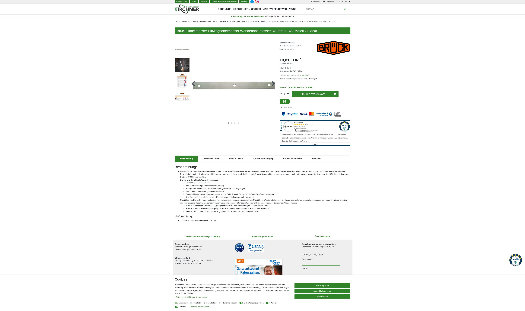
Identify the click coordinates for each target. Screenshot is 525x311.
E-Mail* (305, 268)
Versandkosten (304, 75)
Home (178, 21)
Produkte (224, 9)
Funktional (183, 307)
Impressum (202, 297)
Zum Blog (244, 1)
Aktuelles (181, 1)
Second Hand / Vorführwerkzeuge (273, 9)
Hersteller (240, 9)
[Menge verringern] (281, 93)
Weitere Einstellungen (199, 307)
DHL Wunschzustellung (254, 303)
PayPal (273, 303)
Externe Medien (230, 303)
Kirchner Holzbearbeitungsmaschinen (224, 1)
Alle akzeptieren (322, 285)
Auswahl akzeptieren (322, 291)
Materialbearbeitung (202, 21)
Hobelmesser (253, 21)
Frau (306, 255)
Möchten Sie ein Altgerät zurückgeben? (296, 87)
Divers (321, 255)
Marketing (212, 303)
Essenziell (183, 303)
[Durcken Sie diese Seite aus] (285, 101)
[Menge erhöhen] (288, 93)
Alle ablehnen (322, 296)
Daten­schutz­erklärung (185, 297)
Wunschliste (287, 107)
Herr (313, 255)
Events (194, 1)
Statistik (197, 303)
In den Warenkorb (313, 93)
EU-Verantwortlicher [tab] (292, 158)
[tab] (186, 159)
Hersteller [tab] (316, 158)
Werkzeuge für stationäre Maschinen (229, 21)
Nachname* (307, 259)
